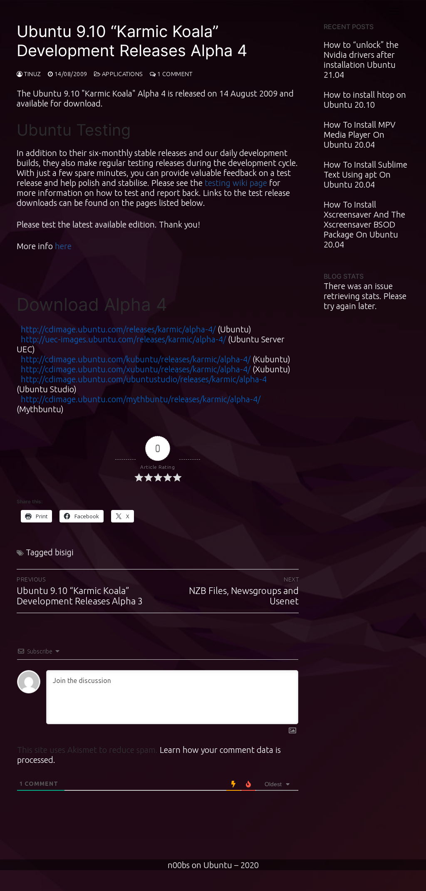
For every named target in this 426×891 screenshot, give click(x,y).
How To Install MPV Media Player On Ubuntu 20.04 (359, 134)
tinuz (32, 74)
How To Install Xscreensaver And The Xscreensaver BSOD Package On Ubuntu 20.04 (364, 224)
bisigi (64, 552)
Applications (121, 74)
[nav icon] (394, 11)
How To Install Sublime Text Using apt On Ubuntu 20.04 (365, 174)
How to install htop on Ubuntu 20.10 (365, 99)
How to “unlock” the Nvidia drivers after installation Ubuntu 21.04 (361, 59)
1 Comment (174, 74)
